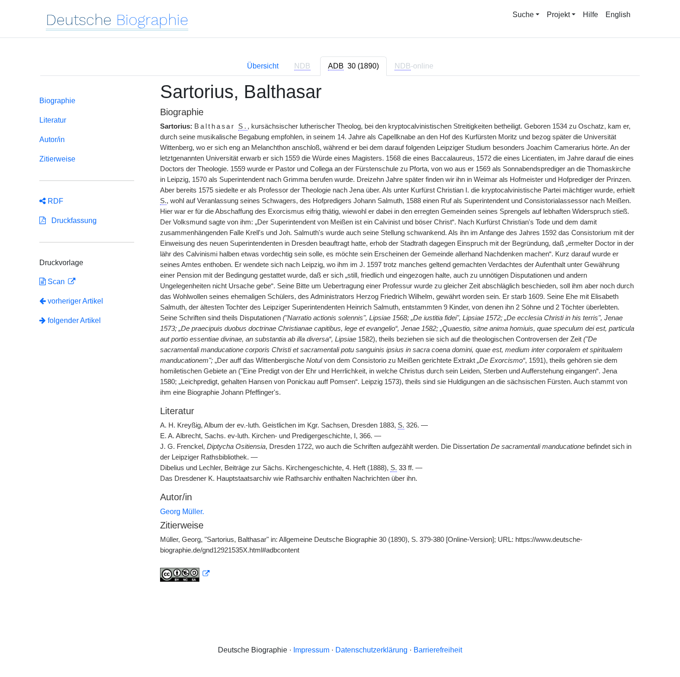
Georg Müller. (182, 512)
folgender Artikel (73, 320)
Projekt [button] (558, 15)
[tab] (353, 66)
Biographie (57, 101)
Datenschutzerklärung (371, 650)
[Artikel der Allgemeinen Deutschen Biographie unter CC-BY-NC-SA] (185, 574)
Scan (56, 282)
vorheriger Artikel (75, 301)
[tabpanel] (340, 337)
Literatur (52, 120)
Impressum (311, 650)
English (618, 15)
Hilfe (590, 15)
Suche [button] (523, 15)
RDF (54, 201)
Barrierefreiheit (438, 650)
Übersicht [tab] (262, 66)
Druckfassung (71, 220)
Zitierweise (57, 159)
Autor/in (52, 139)
